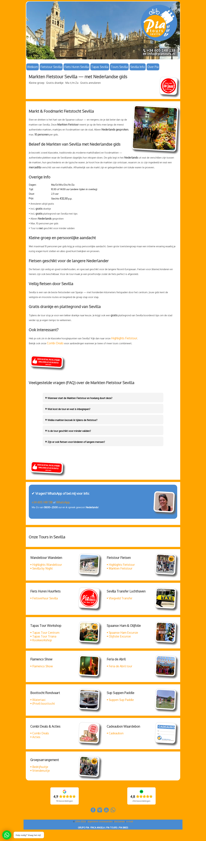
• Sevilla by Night (41, 568)
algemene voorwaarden (100, 821)
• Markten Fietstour (119, 568)
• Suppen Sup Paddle (120, 700)
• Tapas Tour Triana (43, 636)
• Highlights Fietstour (121, 564)
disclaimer (119, 821)
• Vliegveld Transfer (119, 598)
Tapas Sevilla (99, 67)
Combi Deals (55, 343)
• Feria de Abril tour (119, 666)
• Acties (35, 737)
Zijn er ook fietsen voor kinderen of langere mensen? (75, 441)
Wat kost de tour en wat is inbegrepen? (67, 408)
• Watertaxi (37, 700)
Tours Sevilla (119, 67)
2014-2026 (80, 821)
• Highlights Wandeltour (46, 564)
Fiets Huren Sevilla (76, 67)
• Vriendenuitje (40, 770)
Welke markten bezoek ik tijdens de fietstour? (71, 419)
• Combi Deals (39, 733)
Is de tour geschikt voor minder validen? (68, 430)
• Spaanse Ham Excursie (122, 632)
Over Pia (152, 67)
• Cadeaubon (115, 733)
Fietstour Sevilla (51, 67)
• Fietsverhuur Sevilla (44, 598)
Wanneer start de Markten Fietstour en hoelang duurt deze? (78, 397)
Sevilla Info (137, 67)
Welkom (32, 67)
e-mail (129, 821)
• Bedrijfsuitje (39, 767)
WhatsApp (63, 502)
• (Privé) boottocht (42, 703)
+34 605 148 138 (42, 502)
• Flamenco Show (41, 666)
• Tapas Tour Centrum (44, 632)
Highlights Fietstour (124, 338)
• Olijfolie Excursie (119, 636)
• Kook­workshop (41, 640)
